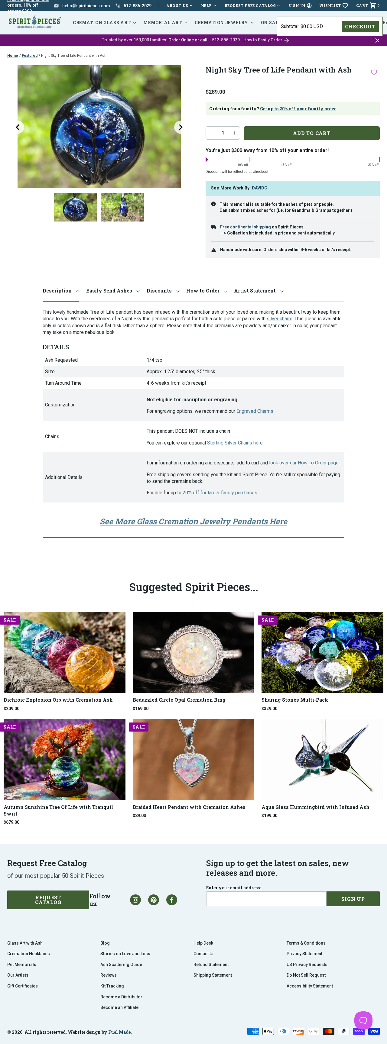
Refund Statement (211, 964)
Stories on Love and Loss (125, 953)
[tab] (61, 291)
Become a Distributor (121, 996)
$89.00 (139, 815)
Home (12, 55)
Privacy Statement (304, 953)
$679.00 (11, 822)
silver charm (279, 319)
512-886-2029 (226, 39)
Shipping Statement (213, 975)
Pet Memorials (21, 964)
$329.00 (269, 708)
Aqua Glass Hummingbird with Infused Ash (315, 807)
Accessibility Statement (310, 986)
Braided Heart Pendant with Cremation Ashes (189, 807)
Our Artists (17, 975)
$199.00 (269, 815)
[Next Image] (180, 127)
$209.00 (11, 708)
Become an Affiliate (119, 1007)
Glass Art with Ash (25, 943)
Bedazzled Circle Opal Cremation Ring (179, 700)
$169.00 (140, 708)
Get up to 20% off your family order (298, 109)
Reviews (108, 975)
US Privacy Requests (307, 964)
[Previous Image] (17, 127)
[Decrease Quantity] (211, 133)
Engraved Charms (254, 411)
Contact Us (204, 953)
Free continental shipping (245, 227)
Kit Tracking (112, 986)
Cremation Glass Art (102, 22)
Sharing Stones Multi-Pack (295, 700)
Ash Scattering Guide (121, 964)
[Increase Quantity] (234, 133)
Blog (105, 943)
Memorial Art (162, 22)
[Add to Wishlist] (374, 72)
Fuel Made (119, 1032)
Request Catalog (48, 899)
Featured (29, 55)
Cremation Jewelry (221, 22)
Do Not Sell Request (306, 975)
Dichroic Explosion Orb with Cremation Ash (58, 700)
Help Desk (203, 943)
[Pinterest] (154, 900)
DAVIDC (259, 188)
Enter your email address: (233, 887)
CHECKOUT (360, 26)
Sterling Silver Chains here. (235, 443)
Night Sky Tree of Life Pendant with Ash (73, 55)
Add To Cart (311, 133)
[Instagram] (135, 900)
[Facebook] (172, 900)
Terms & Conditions (306, 943)
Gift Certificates (22, 986)
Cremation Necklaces (28, 953)
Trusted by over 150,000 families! (134, 39)
